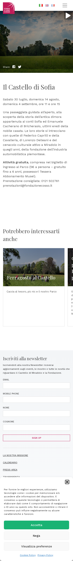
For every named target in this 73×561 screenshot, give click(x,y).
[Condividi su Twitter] (20, 67)
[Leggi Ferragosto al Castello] (33, 287)
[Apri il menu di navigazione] (64, 5)
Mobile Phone (11, 394)
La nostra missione (15, 455)
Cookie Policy (28, 555)
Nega (36, 536)
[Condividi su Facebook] (14, 67)
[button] (67, 482)
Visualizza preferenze (36, 546)
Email (6, 380)
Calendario (10, 462)
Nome (6, 408)
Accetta (36, 525)
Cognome (8, 422)
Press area (10, 469)
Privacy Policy (45, 555)
